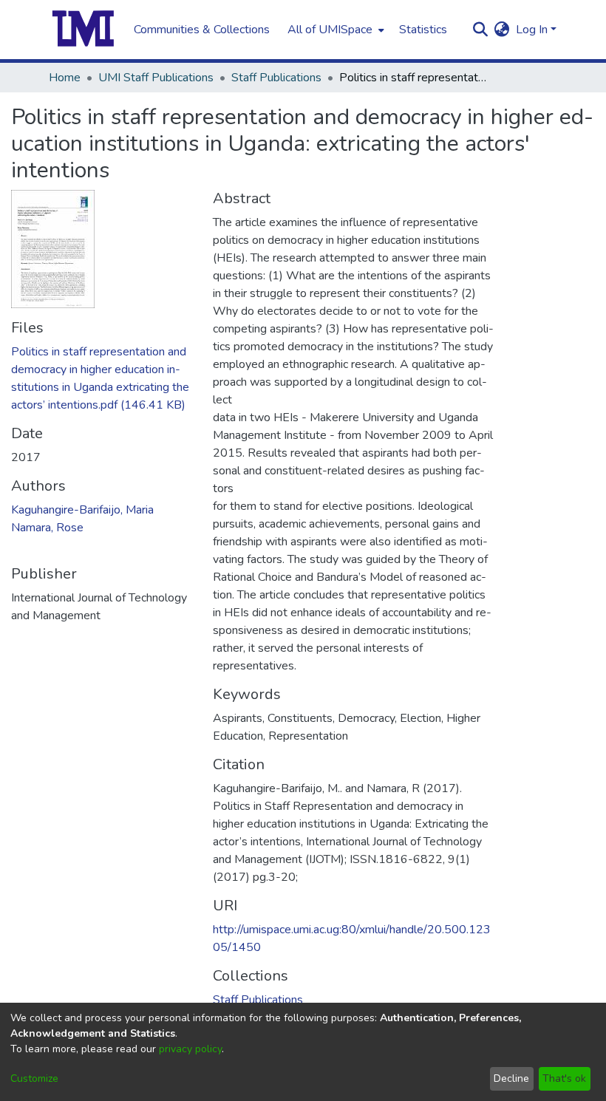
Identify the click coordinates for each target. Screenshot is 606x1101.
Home (65, 77)
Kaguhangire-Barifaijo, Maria (82, 510)
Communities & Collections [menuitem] (202, 29)
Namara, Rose (47, 527)
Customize (34, 1078)
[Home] (83, 29)
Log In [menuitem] (532, 29)
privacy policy (190, 1049)
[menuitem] (334, 29)
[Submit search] (480, 29)
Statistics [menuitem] (423, 29)
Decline (511, 1078)
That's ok (564, 1078)
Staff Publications (276, 77)
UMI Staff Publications (156, 77)
